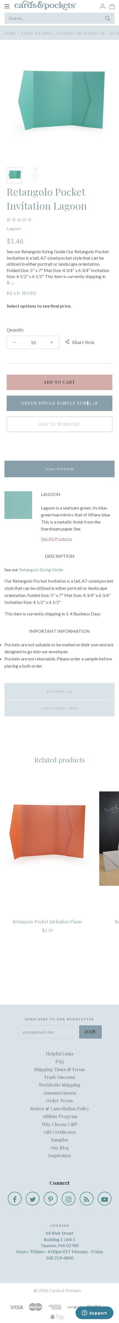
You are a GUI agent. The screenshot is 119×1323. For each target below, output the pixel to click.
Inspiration (59, 1155)
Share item (83, 342)
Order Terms (59, 1100)
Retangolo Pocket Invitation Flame (47, 921)
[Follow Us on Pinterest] (51, 1198)
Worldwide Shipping (59, 1085)
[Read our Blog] (87, 1198)
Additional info (60, 708)
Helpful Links (59, 1054)
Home (10, 33)
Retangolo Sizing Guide (41, 569)
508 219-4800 (59, 1257)
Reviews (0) (60, 691)
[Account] (102, 6)
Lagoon (14, 228)
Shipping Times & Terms (59, 1069)
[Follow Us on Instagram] (69, 1198)
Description (59, 469)
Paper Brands (36, 33)
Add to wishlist (59, 424)
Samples (59, 1140)
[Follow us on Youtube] (105, 1198)
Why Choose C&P (59, 1124)
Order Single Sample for (59, 403)
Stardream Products (80, 33)
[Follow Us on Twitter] (33, 1198)
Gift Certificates (60, 1132)
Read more (22, 293)
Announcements (59, 1093)
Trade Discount (59, 1077)
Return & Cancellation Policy (59, 1108)
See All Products (56, 538)
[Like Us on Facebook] (15, 1198)
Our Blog (59, 1148)
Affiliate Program (59, 1116)
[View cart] (112, 6)
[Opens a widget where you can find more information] (94, 1313)
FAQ (59, 1061)
